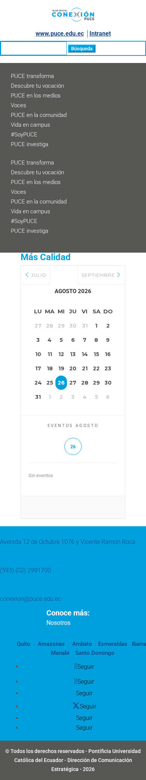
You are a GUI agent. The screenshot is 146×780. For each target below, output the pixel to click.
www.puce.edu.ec (60, 33)
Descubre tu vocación (37, 85)
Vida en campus (30, 124)
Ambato (81, 644)
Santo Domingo (95, 653)
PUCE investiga (29, 144)
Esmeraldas (112, 644)
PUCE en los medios (36, 95)
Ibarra (138, 644)
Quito (23, 644)
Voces (18, 105)
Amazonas (50, 644)
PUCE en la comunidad (39, 115)
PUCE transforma (32, 76)
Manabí (60, 653)
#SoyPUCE (24, 134)
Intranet (100, 33)
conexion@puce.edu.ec (30, 598)
